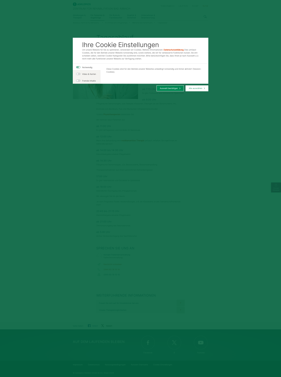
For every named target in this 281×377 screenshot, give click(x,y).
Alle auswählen (195, 88)
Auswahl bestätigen (169, 88)
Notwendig (87, 67)
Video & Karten (88, 74)
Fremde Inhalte (88, 81)
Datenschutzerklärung (174, 50)
